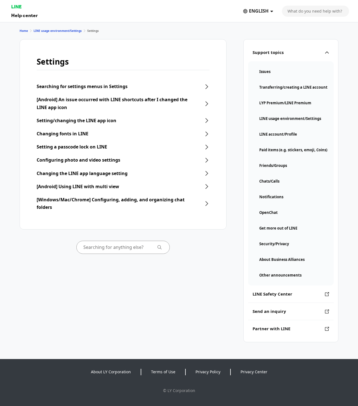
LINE (16, 7)
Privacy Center (254, 371)
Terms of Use (163, 371)
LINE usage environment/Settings (58, 31)
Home (24, 31)
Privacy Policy (208, 371)
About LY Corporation (111, 371)
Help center (24, 15)
